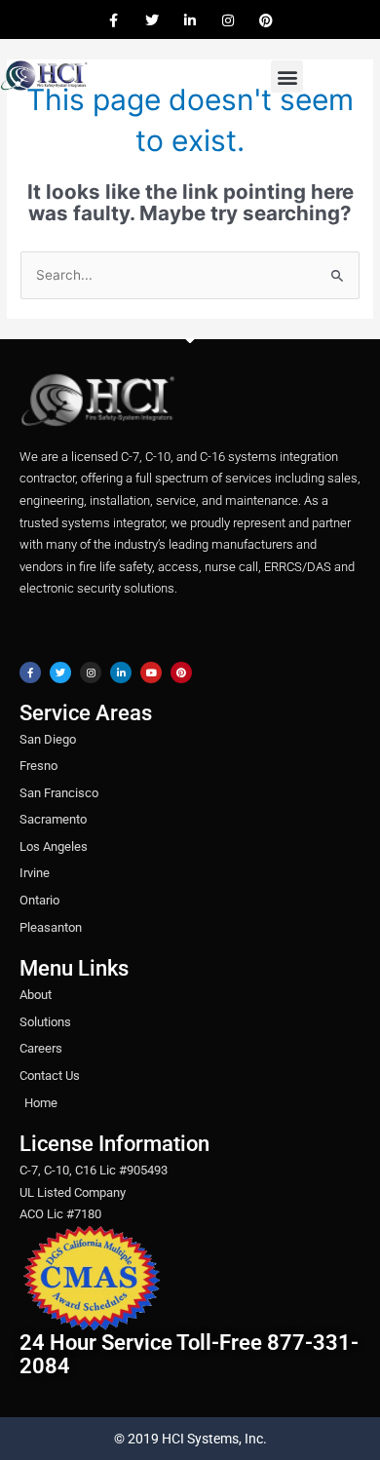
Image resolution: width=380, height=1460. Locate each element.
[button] (287, 76)
